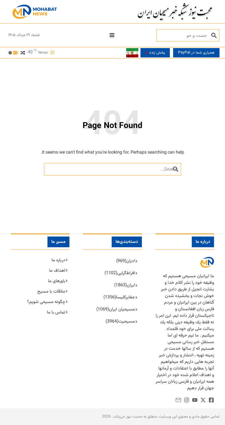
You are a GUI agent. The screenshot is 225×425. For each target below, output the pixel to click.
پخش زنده (157, 53)
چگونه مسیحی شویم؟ (46, 302)
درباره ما (58, 260)
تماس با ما (56, 312)
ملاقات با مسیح (51, 291)
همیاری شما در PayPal (196, 53)
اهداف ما (57, 270)
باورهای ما (56, 281)
